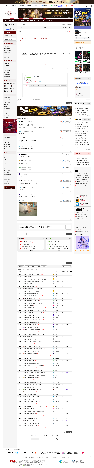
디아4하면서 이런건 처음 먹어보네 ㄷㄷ (33, 372)
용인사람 (56, 310)
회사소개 (24, 457)
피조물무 (56, 343)
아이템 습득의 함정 (29, 360)
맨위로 (63, 233)
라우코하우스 (57, 312)
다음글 (23, 234)
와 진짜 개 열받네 (29, 343)
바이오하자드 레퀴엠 (8, 179)
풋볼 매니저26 (7, 183)
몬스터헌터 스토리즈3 (8, 177)
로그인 (82, 5)
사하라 (56, 283)
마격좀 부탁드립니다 (29, 315)
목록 (65, 31)
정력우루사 (57, 336)
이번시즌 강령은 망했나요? (31, 425)
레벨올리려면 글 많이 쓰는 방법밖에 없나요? (34, 411)
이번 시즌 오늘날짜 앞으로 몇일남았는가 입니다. (35, 288)
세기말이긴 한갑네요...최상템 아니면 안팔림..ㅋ (35, 375)
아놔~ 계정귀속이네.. (30, 420)
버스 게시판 (6, 106)
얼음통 (56, 425)
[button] (30, 250)
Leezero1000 (57, 358)
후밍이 (56, 327)
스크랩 (56, 68)
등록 (68, 227)
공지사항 (69, 457)
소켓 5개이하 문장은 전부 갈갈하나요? (33, 365)
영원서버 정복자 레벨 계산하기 (32, 322)
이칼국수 (56, 339)
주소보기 (19, 24)
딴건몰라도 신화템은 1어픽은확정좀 (33, 384)
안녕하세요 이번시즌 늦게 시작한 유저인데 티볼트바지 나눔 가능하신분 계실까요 (42, 317)
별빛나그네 (57, 420)
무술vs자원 (28, 283)
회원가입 (6, 35)
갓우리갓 (56, 317)
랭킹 (39, 85)
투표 (28, 269)
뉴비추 (56, 423)
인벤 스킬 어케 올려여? (30, 387)
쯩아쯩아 (56, 279)
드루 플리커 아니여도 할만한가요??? (33, 291)
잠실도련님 (57, 382)
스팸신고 (64, 68)
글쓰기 (69, 263)
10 (54, 435)
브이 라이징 (6, 172)
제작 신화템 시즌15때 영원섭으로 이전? (33, 370)
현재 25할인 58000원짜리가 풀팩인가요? (33, 348)
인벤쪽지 (35, 81)
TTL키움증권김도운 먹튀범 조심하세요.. (33, 329)
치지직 (5, 157)
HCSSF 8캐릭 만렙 (29, 418)
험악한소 (56, 293)
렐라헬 (56, 329)
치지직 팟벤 (6, 55)
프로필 (32, 85)
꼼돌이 (56, 406)
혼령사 (13, 88)
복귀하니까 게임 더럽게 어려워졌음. (33, 423)
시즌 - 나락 (7, 115)
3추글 (33, 266)
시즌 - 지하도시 (8, 113)
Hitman (56, 286)
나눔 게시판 (6, 104)
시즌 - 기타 (7, 117)
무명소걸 (56, 322)
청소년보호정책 (48, 457)
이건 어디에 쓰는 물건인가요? (31, 298)
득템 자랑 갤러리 (7, 74)
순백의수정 (57, 281)
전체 (19, 269)
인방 (32, 269)
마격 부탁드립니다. (29, 286)
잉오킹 (56, 276)
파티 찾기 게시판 (7, 108)
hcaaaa (56, 413)
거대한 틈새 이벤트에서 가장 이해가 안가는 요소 (35, 310)
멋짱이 (20, 27)
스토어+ (88, 42)
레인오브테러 (57, 379)
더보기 (40, 81)
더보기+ (43, 238)
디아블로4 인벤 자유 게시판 (67, 24)
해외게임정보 (6, 166)
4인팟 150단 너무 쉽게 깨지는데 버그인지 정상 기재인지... (37, 279)
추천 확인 (68, 68)
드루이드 (14, 83)
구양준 (56, 274)
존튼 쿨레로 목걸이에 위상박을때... (32, 274)
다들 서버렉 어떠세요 (30, 403)
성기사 (7, 91)
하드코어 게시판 (7, 72)
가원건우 (56, 375)
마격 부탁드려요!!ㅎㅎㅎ (30, 353)
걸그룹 (5, 161)
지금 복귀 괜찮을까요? (30, 413)
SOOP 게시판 (6, 57)
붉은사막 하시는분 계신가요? (31, 358)
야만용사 (7, 83)
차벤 (5, 159)
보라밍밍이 (57, 408)
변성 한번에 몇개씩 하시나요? (31, 300)
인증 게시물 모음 (7, 52)
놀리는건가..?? (28, 305)
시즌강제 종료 (28, 379)
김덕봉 (56, 307)
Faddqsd (56, 372)
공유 (53, 68)
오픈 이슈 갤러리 (7, 137)
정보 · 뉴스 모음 (7, 46)
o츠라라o (56, 303)
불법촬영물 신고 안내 (56, 457)
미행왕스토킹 (57, 305)
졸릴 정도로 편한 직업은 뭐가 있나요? (33, 319)
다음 (57, 435)
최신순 (28, 118)
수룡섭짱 (56, 387)
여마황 (56, 348)
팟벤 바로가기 (6, 155)
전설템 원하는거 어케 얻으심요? (32, 396)
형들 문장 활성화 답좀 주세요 (31, 382)
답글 (70, 128)
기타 (36, 269)
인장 (26, 85)
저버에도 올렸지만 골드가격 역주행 (32, 293)
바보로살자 (57, 363)
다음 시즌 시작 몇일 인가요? (31, 389)
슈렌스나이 (57, 365)
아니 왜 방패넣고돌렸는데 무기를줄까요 (33, 415)
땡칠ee (56, 319)
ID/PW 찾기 (12, 35)
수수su (56, 411)
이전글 (28, 234)
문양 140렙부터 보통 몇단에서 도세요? (33, 312)
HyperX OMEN (7, 170)
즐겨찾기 (44, 266)
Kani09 (56, 298)
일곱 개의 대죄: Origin (8, 174)
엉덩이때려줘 (57, 355)
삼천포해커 (57, 399)
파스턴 (56, 418)
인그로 (56, 427)
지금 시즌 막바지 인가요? (30, 324)
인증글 (27, 266)
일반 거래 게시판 (7, 102)
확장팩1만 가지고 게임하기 (31, 339)
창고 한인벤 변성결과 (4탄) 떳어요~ (32, 363)
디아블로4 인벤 (11, 24)
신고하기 (59, 68)
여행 (5, 163)
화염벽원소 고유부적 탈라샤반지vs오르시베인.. (35, 406)
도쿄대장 (56, 353)
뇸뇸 (55, 389)
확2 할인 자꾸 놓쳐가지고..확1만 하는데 (33, 303)
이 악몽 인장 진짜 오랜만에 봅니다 (32, 281)
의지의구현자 (57, 315)
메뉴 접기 (62, 85)
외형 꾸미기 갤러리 (7, 76)
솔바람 (56, 367)
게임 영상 (6, 168)
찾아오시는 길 (64, 457)
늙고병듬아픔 (57, 384)
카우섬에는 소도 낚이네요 (31, 346)
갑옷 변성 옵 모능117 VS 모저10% (32, 341)
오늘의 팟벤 (6, 142)
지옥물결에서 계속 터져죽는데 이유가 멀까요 (34, 307)
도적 (13, 85)
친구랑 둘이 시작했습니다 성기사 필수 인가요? (35, 334)
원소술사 (7, 88)
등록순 (24, 118)
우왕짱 (56, 403)
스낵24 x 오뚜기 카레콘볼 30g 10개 (81, 160)
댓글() (68, 31)
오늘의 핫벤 (6, 139)
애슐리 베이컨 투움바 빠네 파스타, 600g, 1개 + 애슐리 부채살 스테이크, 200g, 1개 (82, 155)
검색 (14, 39)
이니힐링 (37, 81)
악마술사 (14, 91)
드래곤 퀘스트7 (7, 181)
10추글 (38, 266)
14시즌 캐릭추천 (29, 399)
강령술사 (7, 85)
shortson (56, 415)
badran (56, 300)
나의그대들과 (57, 324)
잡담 (24, 269)
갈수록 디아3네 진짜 (29, 391)
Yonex (56, 377)
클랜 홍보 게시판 (7, 97)
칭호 (45, 85)
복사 (24, 24)
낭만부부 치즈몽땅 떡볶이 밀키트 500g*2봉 (82, 164)
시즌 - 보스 (7, 110)
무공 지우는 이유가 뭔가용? (31, 327)
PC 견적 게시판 (7, 146)
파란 (55, 288)
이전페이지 (58, 233)
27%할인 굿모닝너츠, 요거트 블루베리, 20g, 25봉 (82, 158)
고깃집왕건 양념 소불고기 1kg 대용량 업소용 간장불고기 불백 (82, 162)
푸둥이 (56, 346)
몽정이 (56, 291)
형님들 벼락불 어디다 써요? (31, 377)
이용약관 (33, 457)
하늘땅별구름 (57, 391)
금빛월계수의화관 (29, 276)
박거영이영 (57, 401)
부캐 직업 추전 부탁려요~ (30, 331)
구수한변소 (57, 331)
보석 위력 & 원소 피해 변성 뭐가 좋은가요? (34, 427)
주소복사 (19, 99)
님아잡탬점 (57, 351)
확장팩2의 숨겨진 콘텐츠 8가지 (32, 351)
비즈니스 (28, 457)
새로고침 (70, 118)
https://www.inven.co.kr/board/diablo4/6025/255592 (31, 99)
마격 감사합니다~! (29, 408)
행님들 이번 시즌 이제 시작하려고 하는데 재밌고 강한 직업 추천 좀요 (39, 355)
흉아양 (56, 360)
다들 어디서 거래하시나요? (31, 401)
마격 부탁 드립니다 (29, 336)
